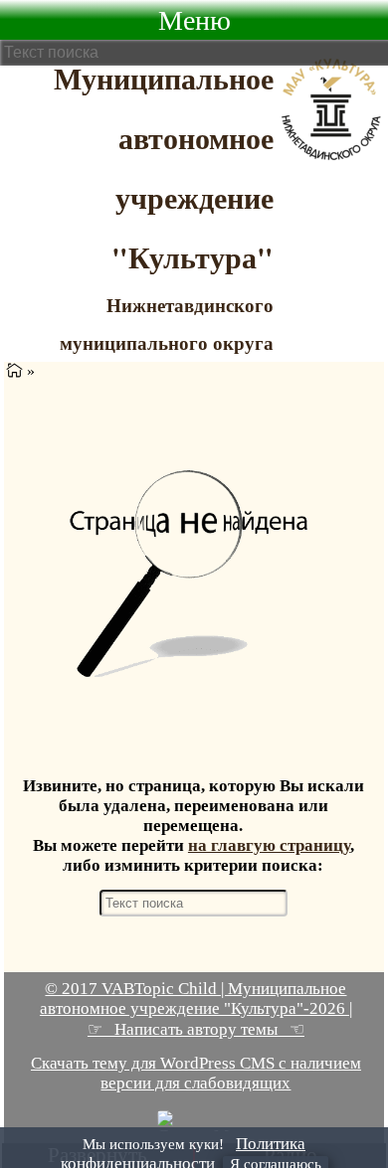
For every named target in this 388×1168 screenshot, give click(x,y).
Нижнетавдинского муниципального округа (167, 323)
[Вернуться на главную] (14, 371)
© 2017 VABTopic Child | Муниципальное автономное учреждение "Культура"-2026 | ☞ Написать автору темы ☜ (196, 1009)
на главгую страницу (269, 845)
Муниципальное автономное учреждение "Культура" (164, 167)
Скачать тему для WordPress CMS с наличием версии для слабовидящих (196, 1073)
